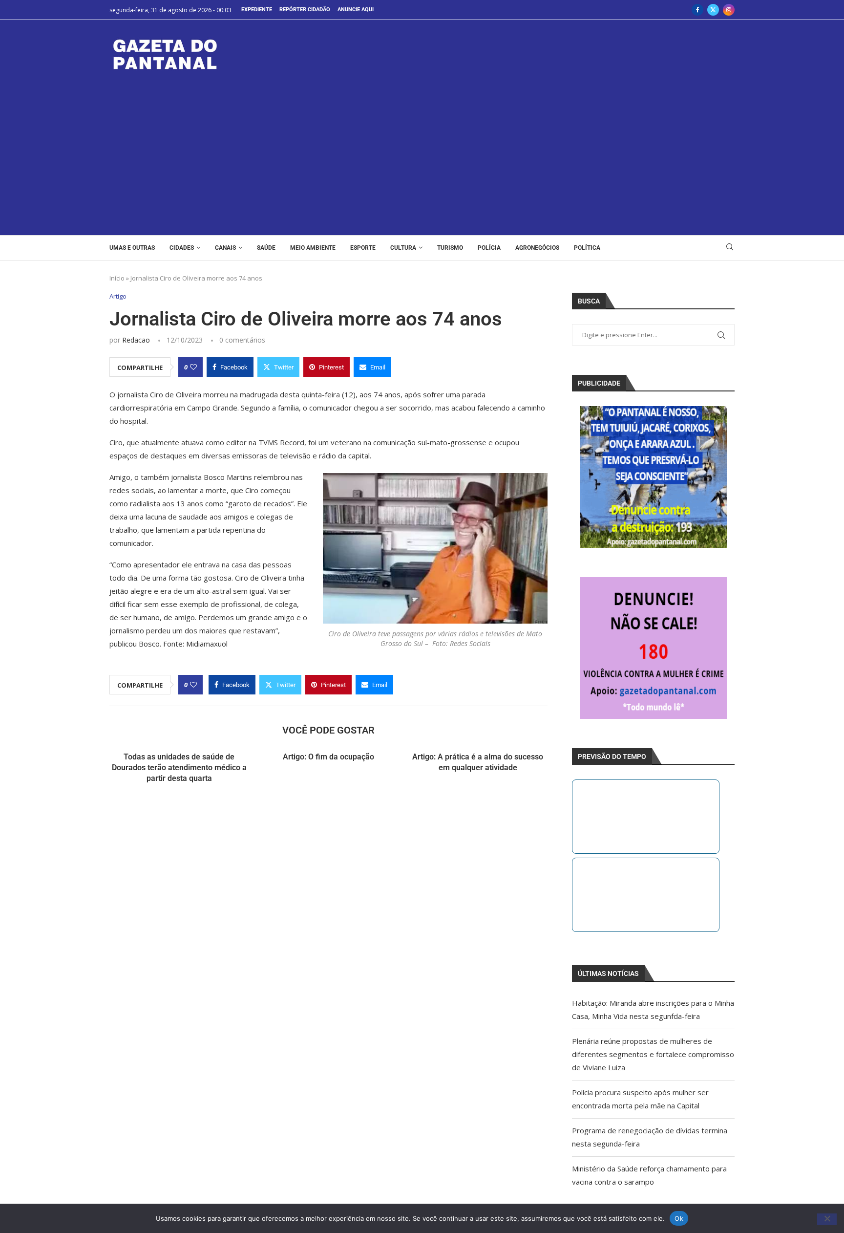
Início (117, 278)
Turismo (450, 247)
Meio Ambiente (313, 247)
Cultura (403, 247)
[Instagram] (729, 10)
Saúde (266, 247)
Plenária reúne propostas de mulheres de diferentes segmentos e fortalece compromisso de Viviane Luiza (653, 1054)
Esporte (363, 247)
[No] (827, 1219)
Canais (225, 247)
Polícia (489, 247)
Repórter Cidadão (304, 9)
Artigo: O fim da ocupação (328, 756)
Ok (679, 1218)
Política (587, 247)
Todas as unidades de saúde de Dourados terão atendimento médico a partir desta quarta (179, 767)
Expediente (256, 9)
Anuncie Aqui (356, 9)
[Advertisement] (422, 147)
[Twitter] (713, 10)
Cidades (181, 247)
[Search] (730, 248)
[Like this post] (193, 367)
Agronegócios (537, 247)
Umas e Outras (132, 247)
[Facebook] (697, 10)
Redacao (136, 340)
